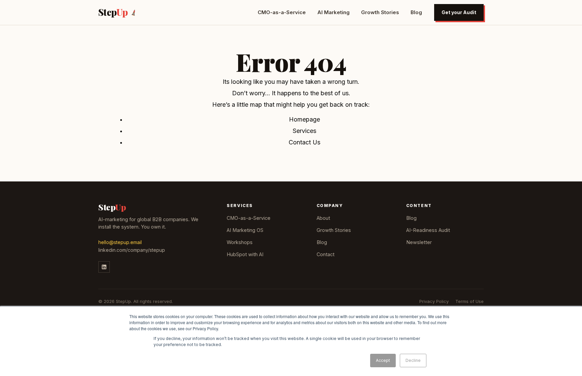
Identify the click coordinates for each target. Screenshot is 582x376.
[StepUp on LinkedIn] (104, 267)
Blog (416, 12)
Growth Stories (380, 12)
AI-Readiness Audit (428, 230)
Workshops (240, 242)
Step (113, 12)
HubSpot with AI (245, 254)
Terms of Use (469, 301)
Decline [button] (413, 360)
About (323, 218)
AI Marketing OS (245, 230)
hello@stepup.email (120, 242)
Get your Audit (459, 12)
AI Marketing (333, 12)
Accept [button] (383, 360)
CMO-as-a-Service (282, 12)
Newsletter (419, 242)
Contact (325, 254)
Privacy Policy (434, 301)
